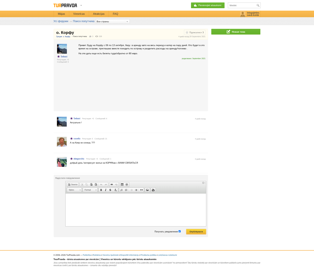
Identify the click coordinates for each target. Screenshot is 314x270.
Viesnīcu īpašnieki (110, 255)
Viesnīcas (79, 13)
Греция (59, 36)
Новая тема (238, 31)
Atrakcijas (99, 13)
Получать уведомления (166, 231)
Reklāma (97, 255)
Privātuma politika (148, 255)
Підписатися (195, 32)
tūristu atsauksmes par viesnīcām (83, 259)
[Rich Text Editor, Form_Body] (136, 210)
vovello (77, 138)
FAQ (115, 13)
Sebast (64, 56)
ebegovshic (79, 159)
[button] (72, 184)
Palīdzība (87, 255)
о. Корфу (66, 36)
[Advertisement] (138, 84)
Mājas (61, 13)
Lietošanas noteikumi (167, 255)
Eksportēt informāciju (129, 255)
